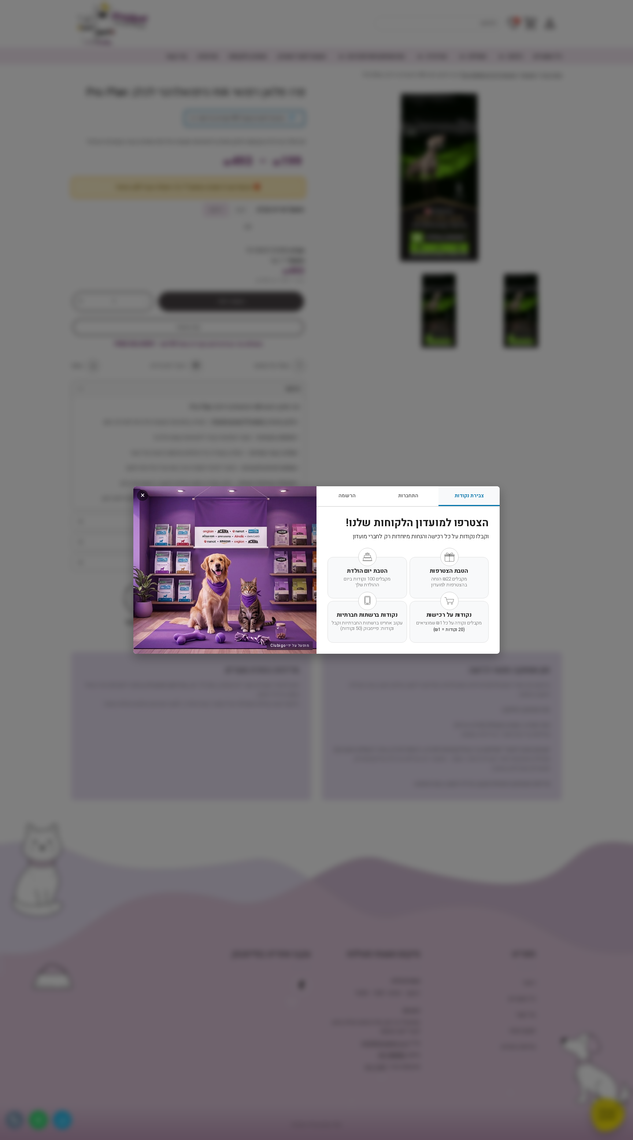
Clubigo (278, 645)
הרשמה (347, 495)
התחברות (408, 495)
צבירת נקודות (469, 495)
